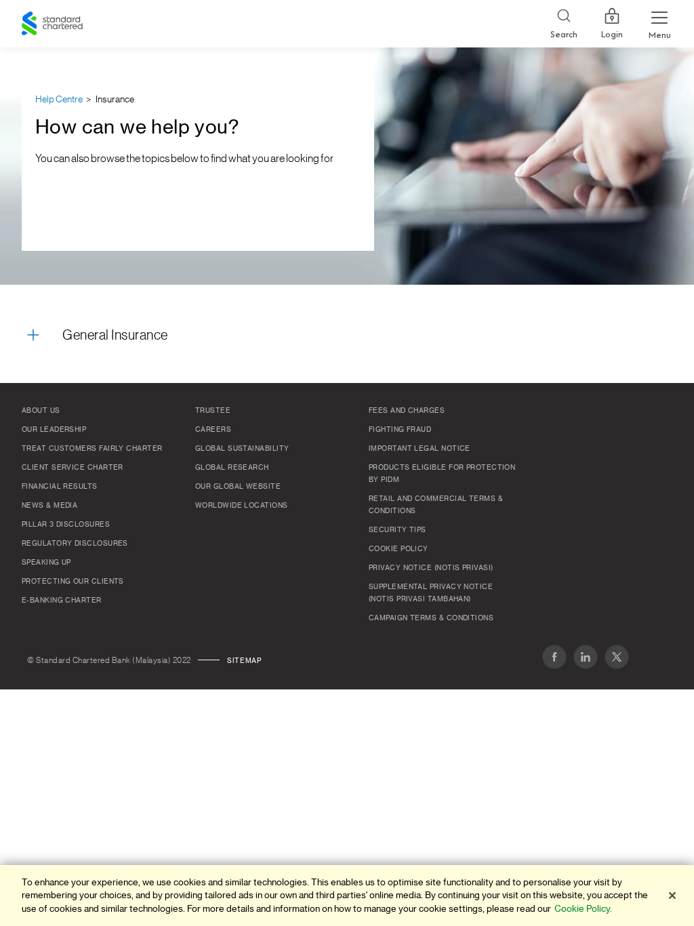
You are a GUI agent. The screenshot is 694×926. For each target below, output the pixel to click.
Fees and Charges (407, 410)
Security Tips (397, 530)
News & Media (49, 505)
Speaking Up (46, 562)
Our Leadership (54, 429)
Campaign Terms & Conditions (431, 618)
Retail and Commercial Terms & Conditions (436, 505)
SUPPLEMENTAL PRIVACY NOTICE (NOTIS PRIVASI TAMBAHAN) (431, 593)
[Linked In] (585, 657)
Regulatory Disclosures (75, 543)
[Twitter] (617, 657)
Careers (213, 429)
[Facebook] (554, 657)
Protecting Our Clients (73, 581)
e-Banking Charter (62, 600)
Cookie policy (398, 549)
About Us (41, 410)
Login (612, 34)
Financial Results (60, 486)
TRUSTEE (212, 410)
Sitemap (244, 661)
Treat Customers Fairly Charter (92, 448)
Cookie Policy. (583, 908)
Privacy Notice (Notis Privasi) (431, 568)
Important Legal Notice (419, 448)
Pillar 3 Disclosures (66, 524)
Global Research (232, 467)
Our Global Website (238, 486)
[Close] (672, 895)
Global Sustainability (242, 448)
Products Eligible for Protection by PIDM (442, 473)
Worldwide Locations (241, 505)
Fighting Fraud (400, 429)
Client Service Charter (72, 467)
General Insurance (115, 335)
